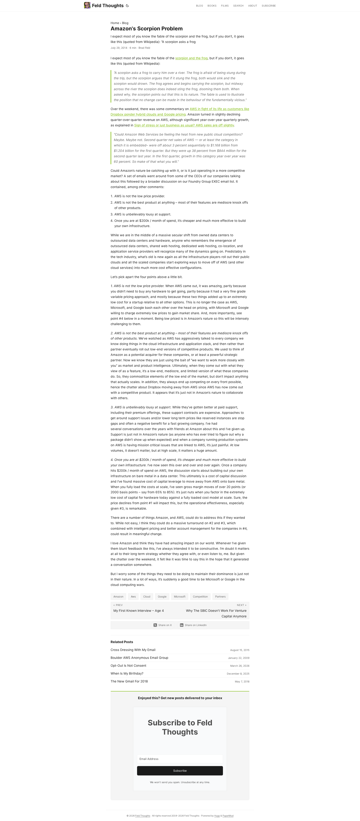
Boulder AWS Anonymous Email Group (139, 658)
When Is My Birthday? (127, 673)
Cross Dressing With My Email (133, 650)
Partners (220, 596)
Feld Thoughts (108, 5)
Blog (125, 23)
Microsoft (179, 596)
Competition (200, 596)
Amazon (118, 596)
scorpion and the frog (191, 58)
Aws (133, 596)
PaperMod (228, 815)
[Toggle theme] (127, 5)
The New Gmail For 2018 (129, 681)
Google (162, 596)
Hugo (217, 815)
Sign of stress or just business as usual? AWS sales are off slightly (184, 125)
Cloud (146, 596)
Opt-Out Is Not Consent (128, 665)
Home (115, 23)
